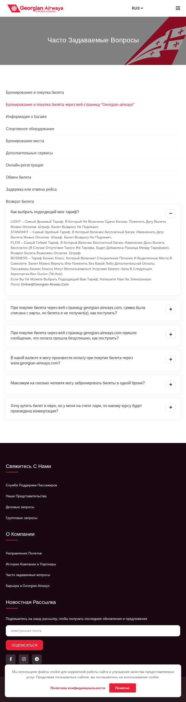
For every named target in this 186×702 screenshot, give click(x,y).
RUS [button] (136, 8)
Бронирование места (25, 141)
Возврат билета (20, 201)
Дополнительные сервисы (29, 153)
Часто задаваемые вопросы (28, 575)
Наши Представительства (26, 496)
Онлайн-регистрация (24, 165)
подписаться (24, 645)
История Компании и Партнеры (31, 564)
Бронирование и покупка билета (35, 92)
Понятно (122, 688)
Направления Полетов (24, 553)
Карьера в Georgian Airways (28, 586)
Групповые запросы (21, 518)
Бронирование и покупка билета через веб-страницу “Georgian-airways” (70, 105)
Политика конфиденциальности (77, 688)
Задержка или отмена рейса (31, 189)
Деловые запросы (20, 507)
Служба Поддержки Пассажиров (31, 485)
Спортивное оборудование (30, 129)
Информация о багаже (26, 117)
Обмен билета (18, 177)
